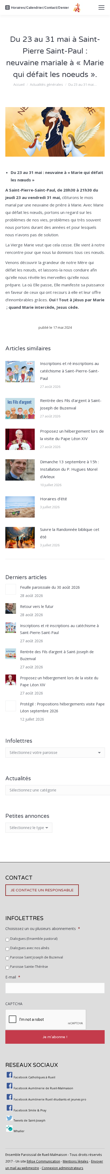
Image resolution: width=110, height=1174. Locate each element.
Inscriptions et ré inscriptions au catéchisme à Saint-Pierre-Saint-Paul (69, 371)
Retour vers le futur (36, 606)
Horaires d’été (53, 498)
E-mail (12, 977)
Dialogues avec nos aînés (29, 948)
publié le (55, 327)
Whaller (19, 1131)
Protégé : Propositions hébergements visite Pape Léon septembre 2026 (62, 707)
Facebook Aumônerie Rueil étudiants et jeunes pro (50, 1099)
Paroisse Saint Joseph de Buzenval (36, 957)
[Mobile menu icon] (101, 7)
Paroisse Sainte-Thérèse (29, 966)
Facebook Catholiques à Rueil (34, 1077)
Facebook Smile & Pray (30, 1110)
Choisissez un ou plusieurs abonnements (42, 928)
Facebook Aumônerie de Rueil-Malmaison (43, 1088)
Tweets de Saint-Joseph (29, 1120)
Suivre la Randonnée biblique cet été (69, 533)
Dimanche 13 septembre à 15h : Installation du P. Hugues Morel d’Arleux (69, 469)
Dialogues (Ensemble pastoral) (33, 938)
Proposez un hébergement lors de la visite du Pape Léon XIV (72, 434)
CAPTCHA (13, 1003)
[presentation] (46, 1019)
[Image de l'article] (20, 371)
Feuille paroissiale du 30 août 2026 (50, 587)
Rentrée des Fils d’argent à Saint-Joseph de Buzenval (70, 404)
